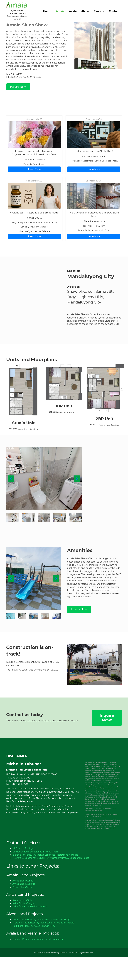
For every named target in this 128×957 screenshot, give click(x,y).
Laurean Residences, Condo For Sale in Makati (37, 939)
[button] (11, 478)
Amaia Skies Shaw (22, 887)
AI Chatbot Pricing (22, 848)
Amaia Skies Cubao (22, 880)
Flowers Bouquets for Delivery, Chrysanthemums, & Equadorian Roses (50, 858)
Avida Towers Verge (23, 903)
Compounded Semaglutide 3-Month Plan (35, 851)
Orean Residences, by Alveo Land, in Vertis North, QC (41, 919)
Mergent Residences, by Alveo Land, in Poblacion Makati (43, 922)
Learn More (34, 169)
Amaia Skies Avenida (23, 883)
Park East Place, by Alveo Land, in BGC (33, 926)
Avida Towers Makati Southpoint (29, 906)
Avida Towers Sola (22, 900)
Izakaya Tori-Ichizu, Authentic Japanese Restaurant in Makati (45, 854)
